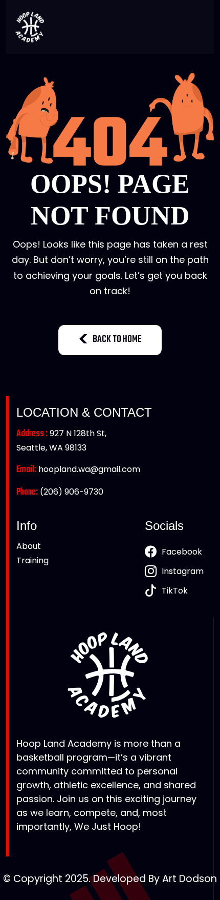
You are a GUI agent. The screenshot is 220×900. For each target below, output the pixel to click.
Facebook (182, 552)
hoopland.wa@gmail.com (78, 469)
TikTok (175, 591)
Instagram (183, 571)
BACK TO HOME (117, 339)
